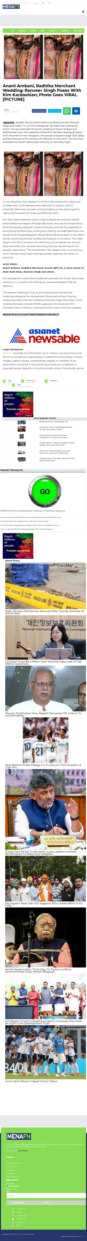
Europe (22, 31)
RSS (18, 1226)
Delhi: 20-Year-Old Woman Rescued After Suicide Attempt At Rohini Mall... (44, 612)
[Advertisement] (44, 20)
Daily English (13, 1186)
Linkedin (19, 1222)
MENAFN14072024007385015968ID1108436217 (31, 314)
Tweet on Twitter (54, 111)
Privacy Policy (12, 1167)
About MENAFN (13, 1177)
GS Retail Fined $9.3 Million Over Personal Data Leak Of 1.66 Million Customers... (43, 662)
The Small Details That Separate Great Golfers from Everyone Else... (24, 521)
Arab (33, 31)
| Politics (64, 31)
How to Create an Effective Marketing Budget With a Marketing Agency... (27, 529)
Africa (52, 31)
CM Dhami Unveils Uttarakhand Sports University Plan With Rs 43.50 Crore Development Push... (43, 1022)
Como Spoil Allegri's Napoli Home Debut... (31, 1081)
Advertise (10, 1173)
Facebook (20, 1209)
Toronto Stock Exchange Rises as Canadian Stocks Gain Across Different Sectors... (30, 525)
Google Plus (21, 1216)
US (9, 31)
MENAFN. (19, 1234)
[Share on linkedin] (76, 111)
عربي (36, 3)
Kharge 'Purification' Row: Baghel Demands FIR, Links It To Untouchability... (43, 714)
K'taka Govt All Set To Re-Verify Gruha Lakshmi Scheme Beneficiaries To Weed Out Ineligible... (41, 853)
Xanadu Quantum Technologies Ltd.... (54, 422)
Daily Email (20, 1219)
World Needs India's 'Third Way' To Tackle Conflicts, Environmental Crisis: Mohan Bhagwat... (38, 970)
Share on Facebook (39, 111)
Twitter (19, 1212)
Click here (23, 1151)
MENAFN (8, 122)
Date (6, 110)
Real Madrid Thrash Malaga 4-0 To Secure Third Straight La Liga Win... (43, 766)
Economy (78, 31)
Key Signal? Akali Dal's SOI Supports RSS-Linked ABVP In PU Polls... (44, 904)
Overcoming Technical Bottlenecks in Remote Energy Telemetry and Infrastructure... (31, 517)
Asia (42, 31)
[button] (43, 3)
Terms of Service (13, 1163)
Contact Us (11, 1170)
